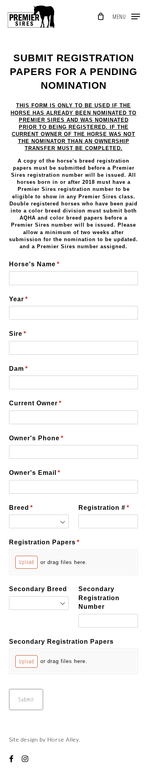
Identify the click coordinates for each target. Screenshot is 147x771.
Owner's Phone (51, 438)
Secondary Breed (38, 589)
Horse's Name (49, 264)
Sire (32, 333)
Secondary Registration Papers (61, 641)
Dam (33, 368)
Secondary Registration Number (99, 598)
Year (33, 299)
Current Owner (50, 403)
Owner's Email (49, 472)
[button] (126, 15)
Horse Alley (63, 739)
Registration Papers (59, 542)
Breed (35, 507)
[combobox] (39, 521)
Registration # (108, 507)
